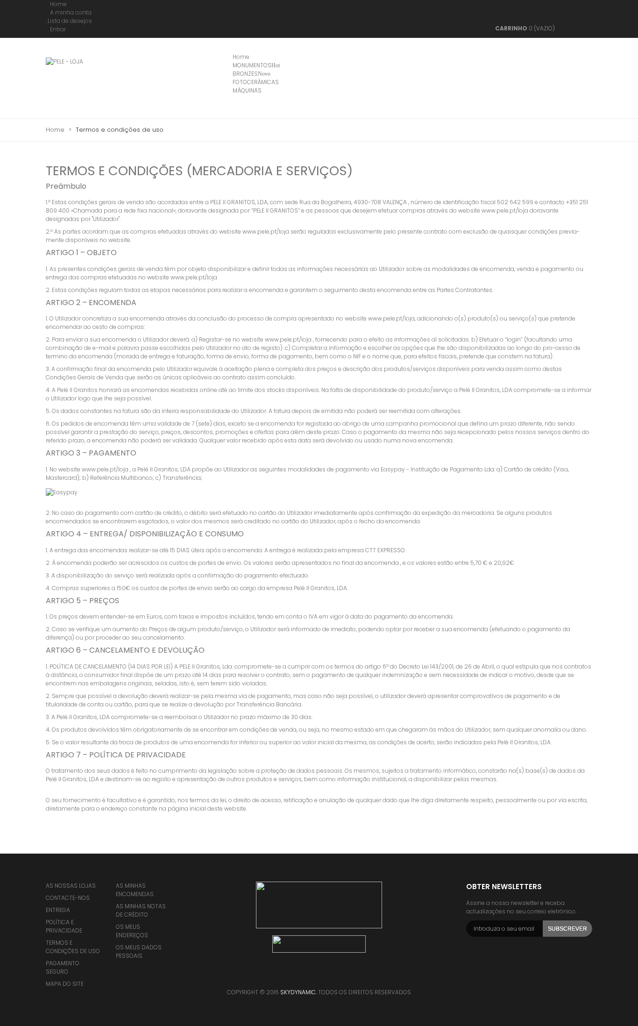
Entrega (58, 910)
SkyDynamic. (299, 992)
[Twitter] (307, 975)
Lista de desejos (70, 21)
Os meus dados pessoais (139, 951)
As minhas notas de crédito (141, 910)
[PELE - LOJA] (91, 80)
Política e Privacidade (64, 926)
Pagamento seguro (62, 967)
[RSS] (326, 975)
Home (58, 4)
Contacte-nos (68, 898)
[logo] (319, 905)
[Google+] (345, 975)
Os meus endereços (132, 931)
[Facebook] (289, 975)
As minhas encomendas (135, 890)
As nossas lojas (71, 886)
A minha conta (71, 12)
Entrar (58, 29)
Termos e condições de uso (73, 947)
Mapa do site (65, 984)
